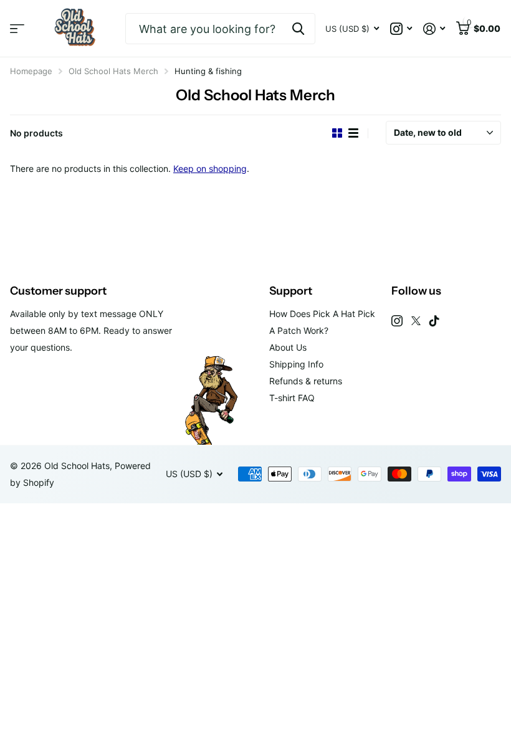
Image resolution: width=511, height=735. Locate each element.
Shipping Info (296, 364)
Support (290, 291)
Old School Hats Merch (113, 71)
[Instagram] (397, 320)
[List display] (353, 133)
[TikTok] (434, 320)
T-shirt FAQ (292, 397)
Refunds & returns (305, 381)
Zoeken (298, 28)
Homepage (31, 71)
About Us (288, 347)
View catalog (17, 29)
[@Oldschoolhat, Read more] (401, 29)
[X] (416, 320)
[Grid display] (337, 133)
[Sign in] (434, 29)
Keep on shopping (210, 168)
